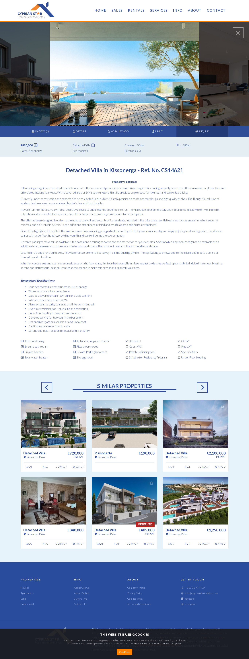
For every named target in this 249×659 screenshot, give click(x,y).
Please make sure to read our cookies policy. (158, 643)
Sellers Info (80, 604)
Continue (124, 652)
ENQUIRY (204, 131)
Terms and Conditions (139, 604)
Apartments (27, 593)
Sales (117, 10)
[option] (53, 474)
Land (23, 598)
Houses (25, 587)
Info (177, 10)
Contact (216, 10)
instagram (190, 604)
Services (159, 10)
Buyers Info (80, 598)
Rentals (136, 10)
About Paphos (82, 593)
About (194, 10)
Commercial (27, 604)
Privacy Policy (134, 593)
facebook (189, 598)
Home (100, 10)
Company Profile (136, 587)
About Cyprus (82, 587)
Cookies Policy (135, 598)
